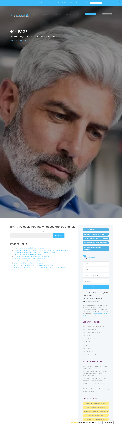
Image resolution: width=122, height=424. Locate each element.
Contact (69, 14)
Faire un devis (90, 14)
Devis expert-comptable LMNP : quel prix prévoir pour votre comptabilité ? (36, 252)
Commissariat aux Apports (91, 329)
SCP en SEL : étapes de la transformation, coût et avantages (32, 256)
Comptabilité (87, 335)
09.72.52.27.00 (107, 14)
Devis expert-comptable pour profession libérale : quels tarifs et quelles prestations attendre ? (42, 250)
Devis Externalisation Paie (94, 234)
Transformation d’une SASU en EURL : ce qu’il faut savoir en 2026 (33, 265)
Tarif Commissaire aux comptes (95, 403)
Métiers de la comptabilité (91, 355)
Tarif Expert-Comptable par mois (95, 419)
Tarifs (45, 14)
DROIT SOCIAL (87, 349)
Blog (78, 14)
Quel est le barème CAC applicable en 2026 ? (27, 261)
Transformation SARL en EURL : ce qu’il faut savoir (29, 263)
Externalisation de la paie (90, 352)
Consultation (56, 14)
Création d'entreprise (89, 338)
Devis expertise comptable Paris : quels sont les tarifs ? (30, 248)
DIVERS (85, 346)
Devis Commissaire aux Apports (96, 243)
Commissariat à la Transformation (93, 326)
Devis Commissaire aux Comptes (96, 238)
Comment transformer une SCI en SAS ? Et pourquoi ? (30, 259)
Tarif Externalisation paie (96, 415)
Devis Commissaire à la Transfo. (92, 248)
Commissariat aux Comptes (91, 332)
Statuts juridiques (89, 342)
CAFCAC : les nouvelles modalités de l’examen (28, 254)
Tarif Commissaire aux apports (96, 407)
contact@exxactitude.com (94, 301)
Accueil (35, 14)
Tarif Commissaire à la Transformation (96, 411)
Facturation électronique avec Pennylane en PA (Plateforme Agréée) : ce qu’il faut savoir (40, 267)
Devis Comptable (90, 230)
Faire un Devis (96, 3)
